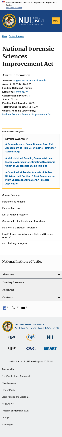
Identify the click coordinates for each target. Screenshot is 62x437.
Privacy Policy (8, 390)
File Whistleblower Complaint (16, 376)
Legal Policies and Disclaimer (16, 397)
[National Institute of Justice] (50, 339)
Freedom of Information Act (15, 410)
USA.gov (6, 417)
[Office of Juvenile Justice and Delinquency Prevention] (12, 350)
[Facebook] (5, 309)
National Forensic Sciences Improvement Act (26, 114)
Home (4, 36)
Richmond (18, 91)
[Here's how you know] (31, 5)
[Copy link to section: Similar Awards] (26, 138)
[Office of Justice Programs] (9, 21)
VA (26, 91)
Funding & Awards (16, 36)
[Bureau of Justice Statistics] (31, 341)
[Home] (31, 21)
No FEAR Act (8, 404)
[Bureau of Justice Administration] (12, 339)
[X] (15, 309)
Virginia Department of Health (29, 80)
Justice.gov (7, 424)
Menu (55, 21)
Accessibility (8, 369)
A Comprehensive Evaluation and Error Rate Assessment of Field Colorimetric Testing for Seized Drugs (30, 148)
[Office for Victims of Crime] (31, 350)
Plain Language (9, 383)
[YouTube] (24, 309)
